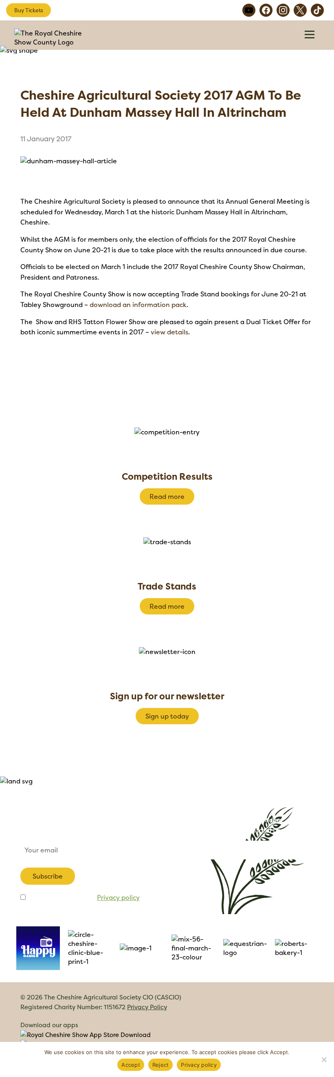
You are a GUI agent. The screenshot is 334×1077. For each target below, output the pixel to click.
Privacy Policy (147, 1007)
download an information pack (138, 304)
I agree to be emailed (83, 897)
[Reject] (324, 1059)
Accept (130, 1064)
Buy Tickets (28, 10)
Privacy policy (118, 897)
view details (169, 331)
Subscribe (48, 876)
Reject (160, 1064)
